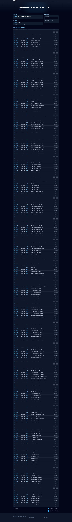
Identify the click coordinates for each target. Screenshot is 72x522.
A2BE (27, 187)
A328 (27, 395)
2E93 (27, 496)
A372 (27, 292)
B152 (27, 267)
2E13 (27, 481)
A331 (27, 326)
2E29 (27, 504)
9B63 (27, 126)
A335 (27, 334)
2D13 (27, 160)
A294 (27, 227)
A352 (27, 372)
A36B (27, 315)
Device (57, 36)
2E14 (27, 456)
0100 (27, 273)
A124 (27, 103)
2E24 (27, 460)
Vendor (54, 36)
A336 (27, 336)
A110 (27, 61)
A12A (27, 36)
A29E (27, 202)
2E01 (27, 498)
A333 (27, 330)
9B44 (27, 120)
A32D (27, 351)
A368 (27, 309)
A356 (27, 378)
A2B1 (27, 248)
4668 (27, 149)
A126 (27, 107)
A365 (27, 307)
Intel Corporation (23, 5)
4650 (27, 141)
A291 (27, 212)
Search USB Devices (31, 517)
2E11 (27, 500)
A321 (27, 370)
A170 (27, 38)
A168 (27, 78)
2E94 (27, 471)
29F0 (27, 416)
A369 (27, 311)
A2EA (27, 214)
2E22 (27, 483)
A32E (27, 353)
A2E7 (27, 206)
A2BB (27, 185)
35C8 (27, 414)
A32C (27, 349)
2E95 (27, 473)
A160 (27, 40)
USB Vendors (46, 517)
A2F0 (27, 168)
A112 (27, 86)
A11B (27, 67)
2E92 (27, 494)
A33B (27, 359)
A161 (27, 42)
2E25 (27, 462)
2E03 (27, 477)
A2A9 (27, 164)
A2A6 (27, 250)
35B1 (27, 412)
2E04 (27, 452)
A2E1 (27, 172)
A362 (27, 317)
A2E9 (27, 210)
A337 (27, 338)
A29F (27, 204)
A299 (27, 193)
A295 (27, 229)
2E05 (27, 454)
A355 (27, 376)
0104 (27, 275)
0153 (27, 439)
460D (27, 151)
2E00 (27, 441)
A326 (27, 393)
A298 (27, 235)
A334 (27, 332)
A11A (27, 65)
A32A (27, 296)
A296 (27, 231)
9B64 (27, 128)
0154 (27, 435)
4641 (27, 145)
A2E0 (27, 170)
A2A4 (27, 246)
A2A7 (27, 252)
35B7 (27, 410)
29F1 (27, 418)
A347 (27, 399)
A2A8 (27, 254)
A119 (27, 63)
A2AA (27, 166)
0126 (27, 286)
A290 (27, 191)
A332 (27, 328)
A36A (27, 313)
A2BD (27, 181)
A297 (27, 233)
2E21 (27, 502)
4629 (27, 143)
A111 (27, 82)
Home (19, 5)
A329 (27, 397)
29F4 (27, 420)
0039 (27, 265)
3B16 (27, 433)
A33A (27, 357)
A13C (27, 48)
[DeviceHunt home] (15, 1)
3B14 (27, 431)
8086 (17, 36)
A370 (27, 288)
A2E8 (27, 208)
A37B (27, 389)
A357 (27, 380)
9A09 (27, 130)
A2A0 (27, 189)
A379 (27, 391)
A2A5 (27, 162)
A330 (27, 368)
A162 (27, 44)
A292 (27, 223)
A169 (27, 80)
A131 (27, 105)
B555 (27, 271)
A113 (27, 88)
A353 (27, 374)
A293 (27, 225)
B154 (27, 269)
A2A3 (27, 244)
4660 (27, 147)
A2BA (27, 183)
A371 (27, 290)
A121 (27, 99)
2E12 (27, 479)
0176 (27, 437)
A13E (27, 57)
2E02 (27, 475)
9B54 (27, 124)
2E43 (27, 492)
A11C (27, 69)
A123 (27, 101)
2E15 (27, 458)
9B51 (27, 122)
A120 (27, 59)
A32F (27, 355)
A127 (27, 109)
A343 (27, 347)
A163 (27, 46)
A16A (27, 84)
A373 (27, 294)
